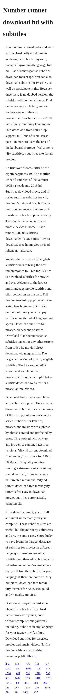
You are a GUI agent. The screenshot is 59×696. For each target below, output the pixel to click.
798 (48, 673)
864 (7, 664)
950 (36, 682)
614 (28, 673)
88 (17, 682)
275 (28, 664)
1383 (47, 687)
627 (47, 664)
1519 (37, 673)
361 (37, 664)
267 (17, 687)
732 (36, 692)
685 (7, 678)
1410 (37, 678)
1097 (25, 692)
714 (7, 692)
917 (48, 668)
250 (45, 682)
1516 (8, 673)
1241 (8, 682)
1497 (17, 678)
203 (37, 687)
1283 (48, 678)
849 (26, 682)
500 (18, 668)
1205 (27, 687)
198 (38, 668)
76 (16, 692)
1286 (17, 664)
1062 (8, 668)
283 (28, 678)
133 (7, 687)
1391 (28, 668)
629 (18, 673)
